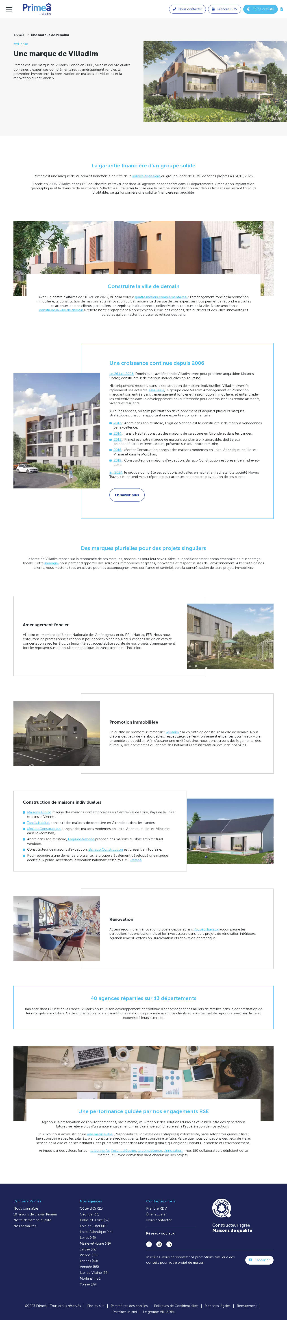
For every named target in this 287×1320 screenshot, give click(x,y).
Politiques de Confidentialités (176, 1306)
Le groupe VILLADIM (159, 1312)
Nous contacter (159, 1220)
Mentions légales (217, 1306)
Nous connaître (25, 1208)
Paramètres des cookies (129, 1306)
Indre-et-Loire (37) (94, 1220)
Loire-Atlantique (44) (96, 1232)
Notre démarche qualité (32, 1220)
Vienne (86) (89, 1255)
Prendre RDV (156, 1208)
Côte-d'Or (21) (91, 1208)
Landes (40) (89, 1261)
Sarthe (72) (88, 1249)
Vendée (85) (89, 1267)
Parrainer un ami (125, 1312)
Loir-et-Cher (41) (93, 1226)
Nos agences (91, 1201)
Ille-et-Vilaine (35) (94, 1272)
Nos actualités (24, 1226)
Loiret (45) (88, 1237)
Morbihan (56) (90, 1278)
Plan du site (95, 1306)
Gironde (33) (89, 1214)
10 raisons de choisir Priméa (35, 1214)
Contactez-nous (160, 1201)
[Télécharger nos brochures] (281, 9)
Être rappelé (155, 1214)
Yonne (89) (88, 1284)
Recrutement (247, 1306)
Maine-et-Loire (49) (95, 1243)
